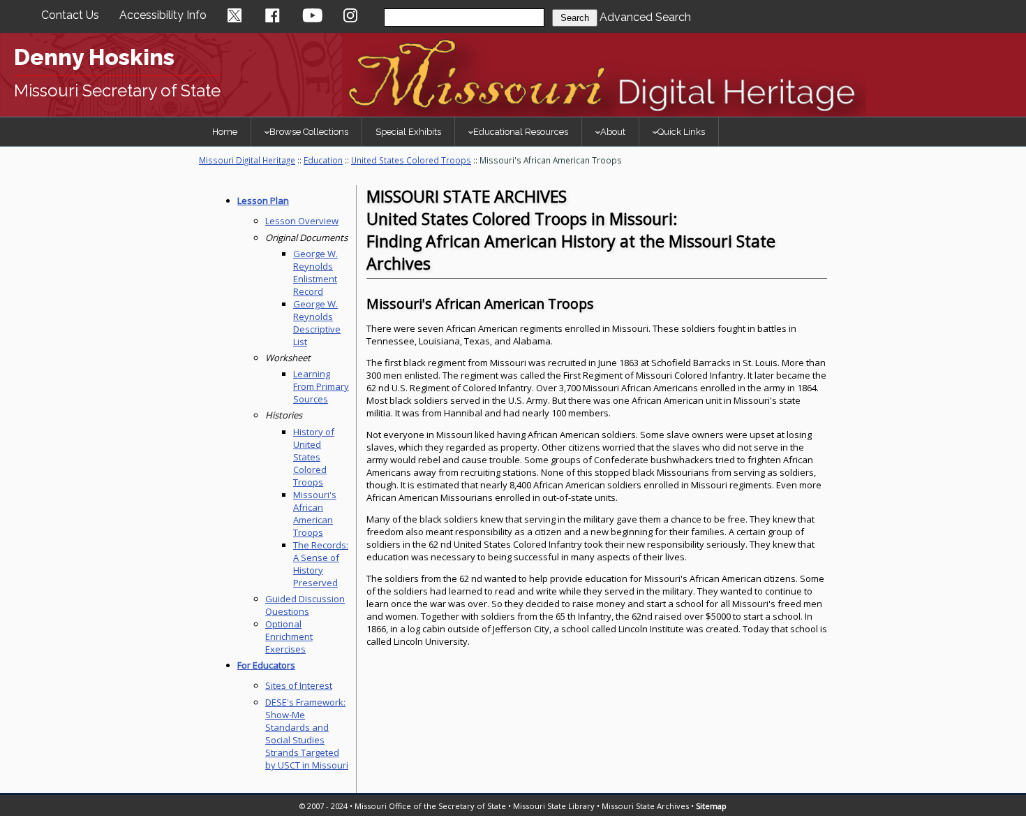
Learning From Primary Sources (321, 386)
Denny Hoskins (94, 57)
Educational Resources (520, 131)
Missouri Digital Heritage (247, 160)
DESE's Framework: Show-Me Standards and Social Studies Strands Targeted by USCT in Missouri (306, 733)
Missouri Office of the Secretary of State (430, 806)
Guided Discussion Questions (305, 605)
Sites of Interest (298, 685)
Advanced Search (645, 17)
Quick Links (681, 131)
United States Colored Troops (411, 160)
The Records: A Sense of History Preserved (320, 564)
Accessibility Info (163, 15)
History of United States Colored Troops (313, 456)
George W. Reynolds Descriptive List (317, 323)
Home (224, 131)
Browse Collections (308, 131)
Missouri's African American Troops (314, 513)
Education (323, 160)
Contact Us (70, 15)
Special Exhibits (408, 131)
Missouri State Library (554, 806)
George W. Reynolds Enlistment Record (315, 272)
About (612, 131)
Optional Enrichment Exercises (289, 636)
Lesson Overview (302, 220)
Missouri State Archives (645, 806)
